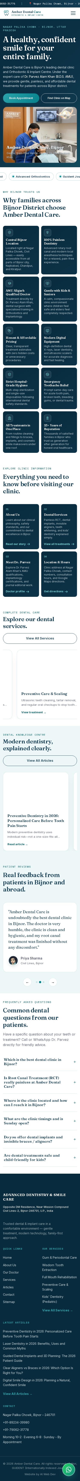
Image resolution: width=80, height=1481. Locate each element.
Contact (8, 1294)
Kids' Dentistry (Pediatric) (52, 1299)
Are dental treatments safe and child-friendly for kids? (40, 1157)
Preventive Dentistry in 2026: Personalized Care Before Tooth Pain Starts (37, 1333)
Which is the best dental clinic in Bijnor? (40, 1061)
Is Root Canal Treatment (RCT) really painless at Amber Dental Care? (40, 1082)
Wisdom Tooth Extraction (53, 1267)
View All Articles (40, 761)
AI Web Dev (47, 1474)
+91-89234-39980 (16, 1422)
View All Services (40, 638)
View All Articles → (17, 1394)
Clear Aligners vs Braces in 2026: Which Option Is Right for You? (38, 1370)
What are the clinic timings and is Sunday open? (40, 1121)
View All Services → (57, 1310)
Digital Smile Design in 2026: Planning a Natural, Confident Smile (36, 1382)
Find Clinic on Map (59, 98)
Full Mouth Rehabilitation (59, 1277)
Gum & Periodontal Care (59, 1257)
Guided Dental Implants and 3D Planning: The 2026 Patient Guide (39, 1358)
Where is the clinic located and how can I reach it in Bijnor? (40, 1102)
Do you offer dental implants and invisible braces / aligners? (40, 1139)
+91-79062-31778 (16, 1429)
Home (7, 1257)
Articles (8, 1287)
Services (9, 1279)
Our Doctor (11, 1272)
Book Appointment (21, 98)
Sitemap (9, 1302)
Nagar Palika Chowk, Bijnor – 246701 (29, 1415)
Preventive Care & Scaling (55, 1287)
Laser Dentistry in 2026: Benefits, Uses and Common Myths (34, 1346)
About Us (9, 1265)
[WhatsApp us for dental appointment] (69, 1469)
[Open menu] (73, 13)
